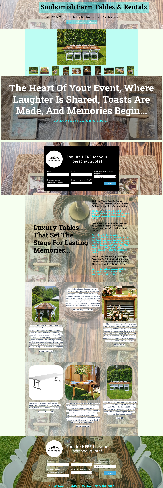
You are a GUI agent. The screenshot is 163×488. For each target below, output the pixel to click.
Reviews (92, 22)
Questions (80, 22)
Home (70, 22)
